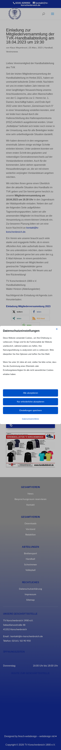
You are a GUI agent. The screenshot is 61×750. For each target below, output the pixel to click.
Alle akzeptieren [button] (30, 393)
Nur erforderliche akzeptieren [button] (30, 401)
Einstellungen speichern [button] (30, 410)
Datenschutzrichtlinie (30, 419)
